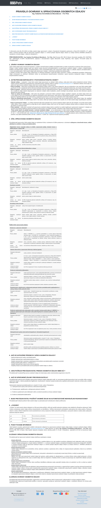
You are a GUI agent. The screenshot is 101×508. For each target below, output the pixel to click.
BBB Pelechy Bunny (73, 3)
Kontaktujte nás (19, 499)
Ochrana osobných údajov (82, 500)
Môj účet (89, 8)
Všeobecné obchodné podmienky (82, 497)
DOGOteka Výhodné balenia (60, 3)
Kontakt (82, 502)
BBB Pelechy (48, 3)
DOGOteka (39, 3)
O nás (25, 3)
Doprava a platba (82, 495)
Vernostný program (82, 493)
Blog (29, 3)
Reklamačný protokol (82, 503)
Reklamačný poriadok (82, 498)
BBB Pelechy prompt (85, 3)
